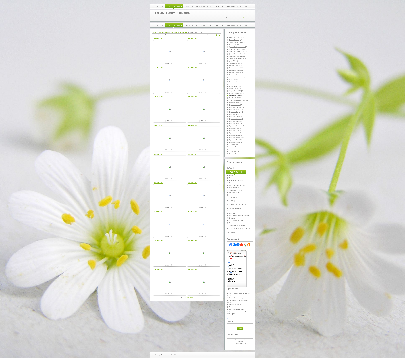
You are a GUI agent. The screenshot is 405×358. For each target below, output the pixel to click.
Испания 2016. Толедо (235, 40)
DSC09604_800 (192, 269)
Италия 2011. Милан (234, 74)
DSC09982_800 (158, 39)
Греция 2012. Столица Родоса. (237, 51)
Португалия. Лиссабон (235, 102)
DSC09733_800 (158, 269)
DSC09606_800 (158, 96)
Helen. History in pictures (172, 12)
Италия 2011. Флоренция (235, 70)
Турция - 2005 (232, 151)
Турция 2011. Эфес (234, 61)
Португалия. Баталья (234, 105)
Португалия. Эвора (234, 140)
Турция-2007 (232, 144)
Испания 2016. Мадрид (235, 37)
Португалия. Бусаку (234, 130)
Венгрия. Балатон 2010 (235, 91)
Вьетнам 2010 (232, 81)
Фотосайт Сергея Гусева (236, 309)
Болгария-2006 (233, 149)
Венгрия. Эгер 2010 (234, 88)
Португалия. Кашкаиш (235, 119)
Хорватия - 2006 (233, 146)
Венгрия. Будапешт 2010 (235, 86)
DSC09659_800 (158, 240)
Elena (170, 53)
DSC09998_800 (192, 96)
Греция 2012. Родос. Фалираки (237, 47)
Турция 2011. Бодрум (234, 63)
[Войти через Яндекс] (241, 244)
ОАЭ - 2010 (232, 79)
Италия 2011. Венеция (235, 72)
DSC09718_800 (192, 39)
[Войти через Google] (245, 245)
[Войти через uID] (230, 244)
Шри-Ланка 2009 (233, 98)
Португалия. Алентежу (235, 137)
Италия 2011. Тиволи (234, 68)
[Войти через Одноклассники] (248, 244)
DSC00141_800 (192, 125)
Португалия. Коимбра (234, 135)
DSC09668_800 (192, 183)
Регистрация (237, 18)
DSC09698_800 (192, 212)
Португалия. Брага (234, 128)
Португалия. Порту (234, 123)
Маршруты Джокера (235, 304)
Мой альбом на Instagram (237, 298)
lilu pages (232, 307)
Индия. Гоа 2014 (233, 44)
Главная (154, 32)
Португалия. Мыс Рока (235, 107)
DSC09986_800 (158, 67)
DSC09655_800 (192, 240)
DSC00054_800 (158, 183)
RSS (244, 18)
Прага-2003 (232, 153)
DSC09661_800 (158, 154)
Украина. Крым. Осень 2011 (236, 58)
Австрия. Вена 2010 (234, 84)
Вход (248, 18)
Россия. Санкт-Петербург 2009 (237, 100)
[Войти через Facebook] (238, 244)
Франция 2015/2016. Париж (236, 42)
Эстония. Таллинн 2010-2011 (236, 77)
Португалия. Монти (234, 133)
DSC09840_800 (192, 154)
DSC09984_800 (158, 125)
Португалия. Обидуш (234, 112)
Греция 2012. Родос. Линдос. (236, 56)
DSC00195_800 (158, 212)
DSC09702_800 (192, 67)
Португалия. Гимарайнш (235, 126)
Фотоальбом (163, 32)
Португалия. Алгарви (234, 114)
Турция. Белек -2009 (234, 95)
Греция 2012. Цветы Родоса (236, 49)
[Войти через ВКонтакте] (234, 244)
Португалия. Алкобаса (235, 109)
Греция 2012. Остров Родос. (236, 54)
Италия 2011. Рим (233, 65)
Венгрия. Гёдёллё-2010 (235, 93)
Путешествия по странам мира (178, 32)
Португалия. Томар (234, 121)
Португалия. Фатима (234, 142)
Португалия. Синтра (234, 116)
